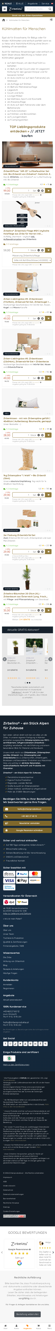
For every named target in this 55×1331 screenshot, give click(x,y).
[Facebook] (5, 1044)
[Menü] (4, 8)
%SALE (8, 3)
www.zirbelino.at (9, 1113)
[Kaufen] (48, 190)
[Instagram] (10, 1044)
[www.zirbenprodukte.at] (15, 8)
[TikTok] (15, 1044)
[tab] (25, 682)
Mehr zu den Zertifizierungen (16, 1064)
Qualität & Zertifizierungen (15, 942)
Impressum (7, 1177)
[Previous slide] (2, 1252)
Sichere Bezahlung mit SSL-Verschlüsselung (26, 853)
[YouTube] (25, 1044)
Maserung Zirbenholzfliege (26, 255)
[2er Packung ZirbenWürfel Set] (27, 519)
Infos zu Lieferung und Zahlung (17, 913)
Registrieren (8, 988)
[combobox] (38, 8)
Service (45, 3)
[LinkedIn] (35, 1044)
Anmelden (7, 984)
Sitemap (6, 1207)
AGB (5, 1182)
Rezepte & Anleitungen (13, 969)
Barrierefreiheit (9, 1199)
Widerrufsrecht (9, 1186)
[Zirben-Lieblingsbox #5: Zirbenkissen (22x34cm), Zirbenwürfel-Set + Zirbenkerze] (27, 342)
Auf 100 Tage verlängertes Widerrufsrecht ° (25, 845)
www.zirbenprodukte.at (37, 1111)
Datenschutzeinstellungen (13, 1194)
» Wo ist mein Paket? (12, 919)
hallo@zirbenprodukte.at (16, 1022)
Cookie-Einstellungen (11, 1211)
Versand (35, 195)
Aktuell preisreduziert (12, 999)
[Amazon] (40, 1044)
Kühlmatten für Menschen (19, 20)
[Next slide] (50, 659)
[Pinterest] (30, 1044)
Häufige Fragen (10, 973)
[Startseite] (3, 20)
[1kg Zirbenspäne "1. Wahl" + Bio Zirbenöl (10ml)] (27, 459)
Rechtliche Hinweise (11, 1203)
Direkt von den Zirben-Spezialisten (27, 15)
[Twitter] (20, 1044)
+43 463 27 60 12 (11, 1011)
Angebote (33, 3)
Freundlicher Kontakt (15, 861)
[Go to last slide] (5, 659)
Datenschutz (8, 1190)
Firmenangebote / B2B (13, 946)
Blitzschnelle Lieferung (16, 849)
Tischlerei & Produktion (13, 938)
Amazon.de (15, 1116)
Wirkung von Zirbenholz (13, 961)
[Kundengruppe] (52, 3)
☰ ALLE (19, 3)
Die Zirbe (7, 957)
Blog (5, 965)
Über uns (7, 930)
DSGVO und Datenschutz (17, 856)
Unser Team (8, 934)
